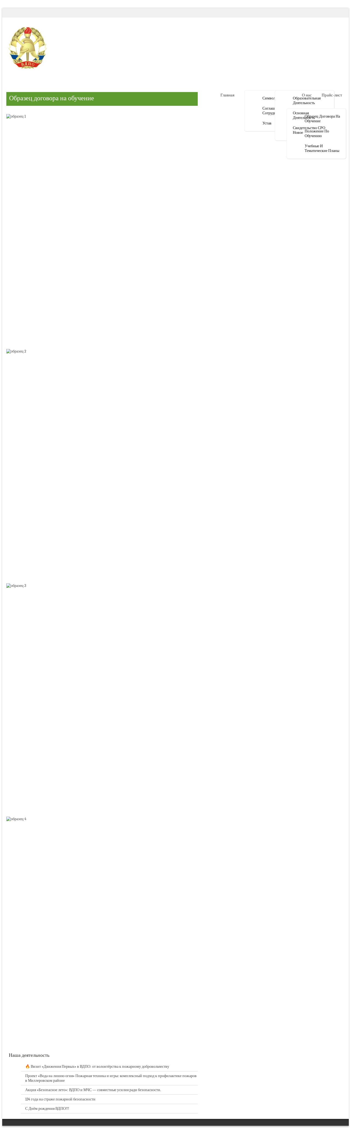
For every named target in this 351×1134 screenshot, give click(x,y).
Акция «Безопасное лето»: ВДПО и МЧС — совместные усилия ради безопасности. (93, 1090)
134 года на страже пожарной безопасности (60, 1099)
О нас (307, 95)
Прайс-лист (332, 95)
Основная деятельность (304, 115)
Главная (227, 95)
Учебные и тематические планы (322, 148)
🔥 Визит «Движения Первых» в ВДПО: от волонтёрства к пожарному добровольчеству (97, 1066)
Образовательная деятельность (307, 100)
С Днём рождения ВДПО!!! (47, 1108)
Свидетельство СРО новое (309, 130)
